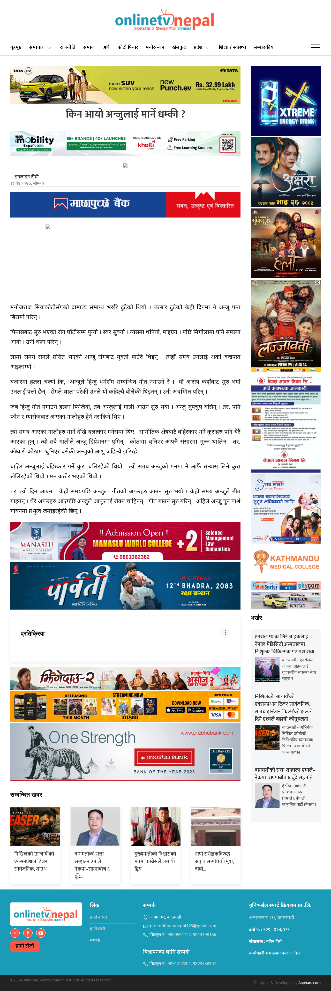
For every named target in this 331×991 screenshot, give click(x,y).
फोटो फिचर (127, 47)
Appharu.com (309, 983)
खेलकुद (179, 47)
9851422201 (179, 964)
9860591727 (179, 935)
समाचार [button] (36, 47)
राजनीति (68, 47)
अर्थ (106, 47)
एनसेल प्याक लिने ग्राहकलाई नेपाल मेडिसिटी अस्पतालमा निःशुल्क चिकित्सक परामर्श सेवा (284, 644)
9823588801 (204, 964)
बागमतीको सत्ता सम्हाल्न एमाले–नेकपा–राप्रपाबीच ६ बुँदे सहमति (285, 774)
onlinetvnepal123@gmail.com (187, 926)
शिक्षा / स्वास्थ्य (232, 47)
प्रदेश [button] (198, 47)
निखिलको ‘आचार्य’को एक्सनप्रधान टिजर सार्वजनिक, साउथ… (34, 861)
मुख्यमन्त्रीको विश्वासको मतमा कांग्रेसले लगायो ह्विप (155, 861)
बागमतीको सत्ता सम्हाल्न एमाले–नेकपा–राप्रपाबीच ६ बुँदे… (92, 865)
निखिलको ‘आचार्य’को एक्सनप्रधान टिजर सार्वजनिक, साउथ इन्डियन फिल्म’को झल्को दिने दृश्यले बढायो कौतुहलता (284, 708)
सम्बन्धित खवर (26, 795)
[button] (315, 47)
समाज (89, 47)
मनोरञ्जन (155, 47)
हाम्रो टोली (25, 946)
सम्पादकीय (263, 47)
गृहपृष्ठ (15, 47)
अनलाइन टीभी (26, 177)
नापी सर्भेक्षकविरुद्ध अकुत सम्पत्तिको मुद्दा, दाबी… (214, 861)
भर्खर (256, 618)
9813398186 (204, 935)
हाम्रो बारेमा (98, 917)
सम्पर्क (95, 941)
